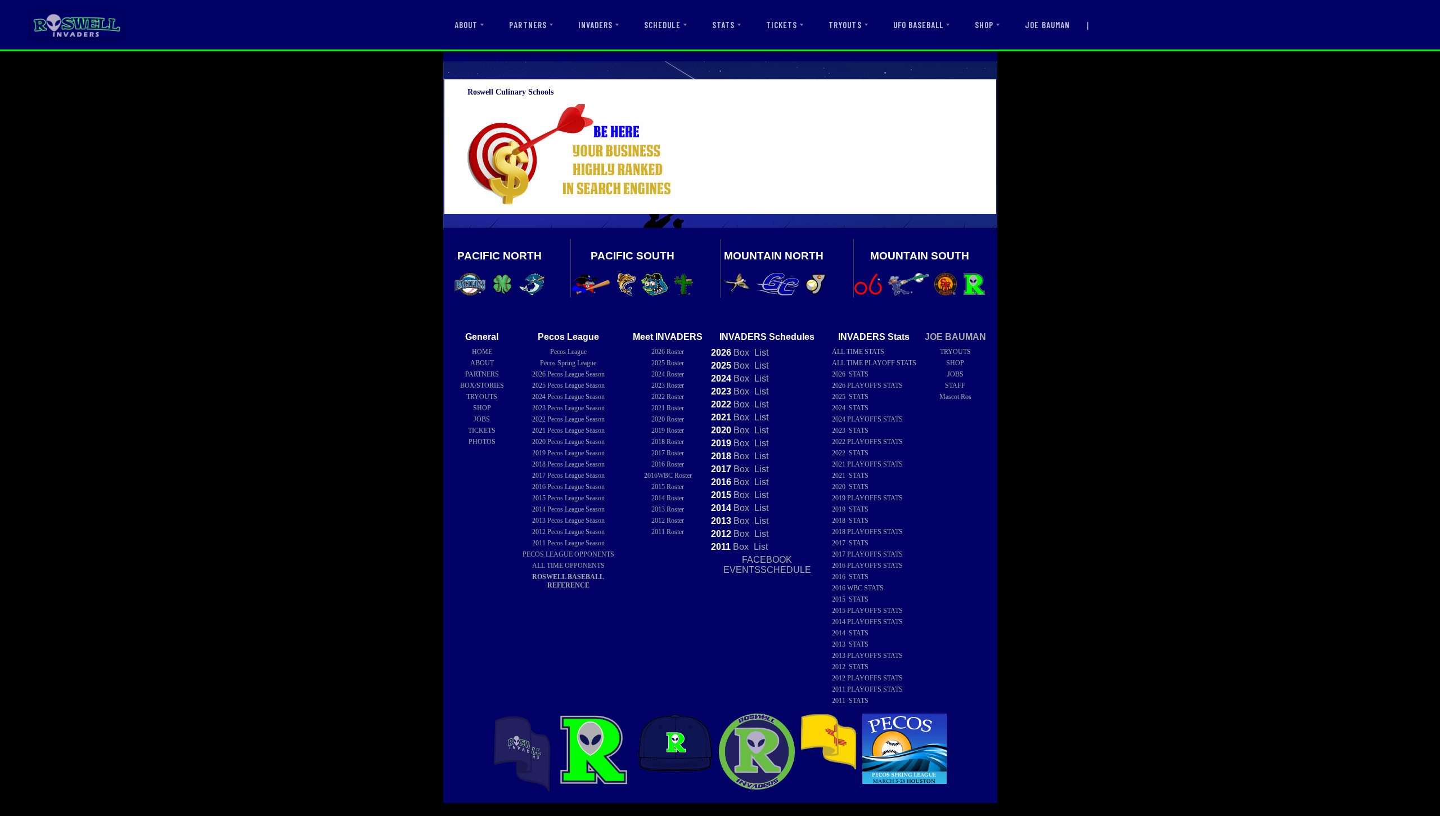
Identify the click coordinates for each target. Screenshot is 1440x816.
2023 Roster (667, 385)
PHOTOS (482, 442)
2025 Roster (667, 363)
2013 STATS (850, 644)
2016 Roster (667, 464)
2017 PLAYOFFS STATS (867, 554)
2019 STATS (850, 509)
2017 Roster (667, 453)
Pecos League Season (568, 374)
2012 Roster (667, 520)
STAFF (955, 385)
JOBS (482, 419)
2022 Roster (667, 397)
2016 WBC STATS (858, 588)
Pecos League (568, 352)
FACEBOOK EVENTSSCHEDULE (767, 565)
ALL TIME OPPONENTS (568, 566)
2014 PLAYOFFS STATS (867, 622)
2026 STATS (850, 374)
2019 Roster (667, 430)
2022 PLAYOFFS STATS (867, 442)
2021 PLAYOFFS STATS (867, 464)
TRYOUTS (845, 25)
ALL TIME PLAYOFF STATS (874, 363)
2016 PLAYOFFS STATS (867, 566)
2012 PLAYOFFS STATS (867, 678)
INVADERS (595, 25)
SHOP (984, 25)
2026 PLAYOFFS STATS (867, 385)
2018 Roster (667, 442)
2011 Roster (667, 532)
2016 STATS (850, 577)
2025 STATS (850, 397)
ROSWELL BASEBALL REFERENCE (568, 581)
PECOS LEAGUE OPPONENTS (568, 554)
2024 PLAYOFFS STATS (867, 419)
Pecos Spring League (568, 363)
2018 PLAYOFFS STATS (867, 532)
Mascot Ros (955, 397)
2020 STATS (850, 487)
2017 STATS (850, 543)
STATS (723, 25)
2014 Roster (667, 498)
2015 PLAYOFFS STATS (867, 611)
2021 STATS (850, 475)
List (760, 352)
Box (730, 352)
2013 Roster (667, 509)
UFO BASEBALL (918, 25)
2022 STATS (850, 453)
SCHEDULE (662, 25)
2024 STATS (850, 408)
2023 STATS (850, 430)
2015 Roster (667, 487)
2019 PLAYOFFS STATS (867, 498)
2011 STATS (850, 701)
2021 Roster (667, 408)
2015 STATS (850, 599)
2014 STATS (850, 633)
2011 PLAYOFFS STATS (867, 689)
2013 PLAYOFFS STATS (867, 656)
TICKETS (781, 25)
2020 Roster (667, 419)
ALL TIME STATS (858, 352)
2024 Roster (667, 374)
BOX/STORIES (482, 385)
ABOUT (466, 25)
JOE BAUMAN (1047, 25)
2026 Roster (667, 352)
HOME (482, 352)
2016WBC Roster (668, 475)
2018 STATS (850, 520)
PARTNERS (527, 25)
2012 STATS (850, 667)
